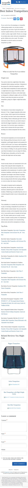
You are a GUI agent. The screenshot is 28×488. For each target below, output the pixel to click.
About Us (11, 469)
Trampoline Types (10, 8)
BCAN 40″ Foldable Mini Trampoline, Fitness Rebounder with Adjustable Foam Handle (13, 320)
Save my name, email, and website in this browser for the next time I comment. (13, 458)
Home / (4, 8)
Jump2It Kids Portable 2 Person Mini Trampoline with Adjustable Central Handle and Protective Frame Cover (13, 250)
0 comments (3, 18)
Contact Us (16, 469)
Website (3, 449)
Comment (4, 420)
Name (3, 434)
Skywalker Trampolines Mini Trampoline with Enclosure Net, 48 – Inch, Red (13, 232)
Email (3, 442)
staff (2, 15)
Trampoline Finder (8, 472)
